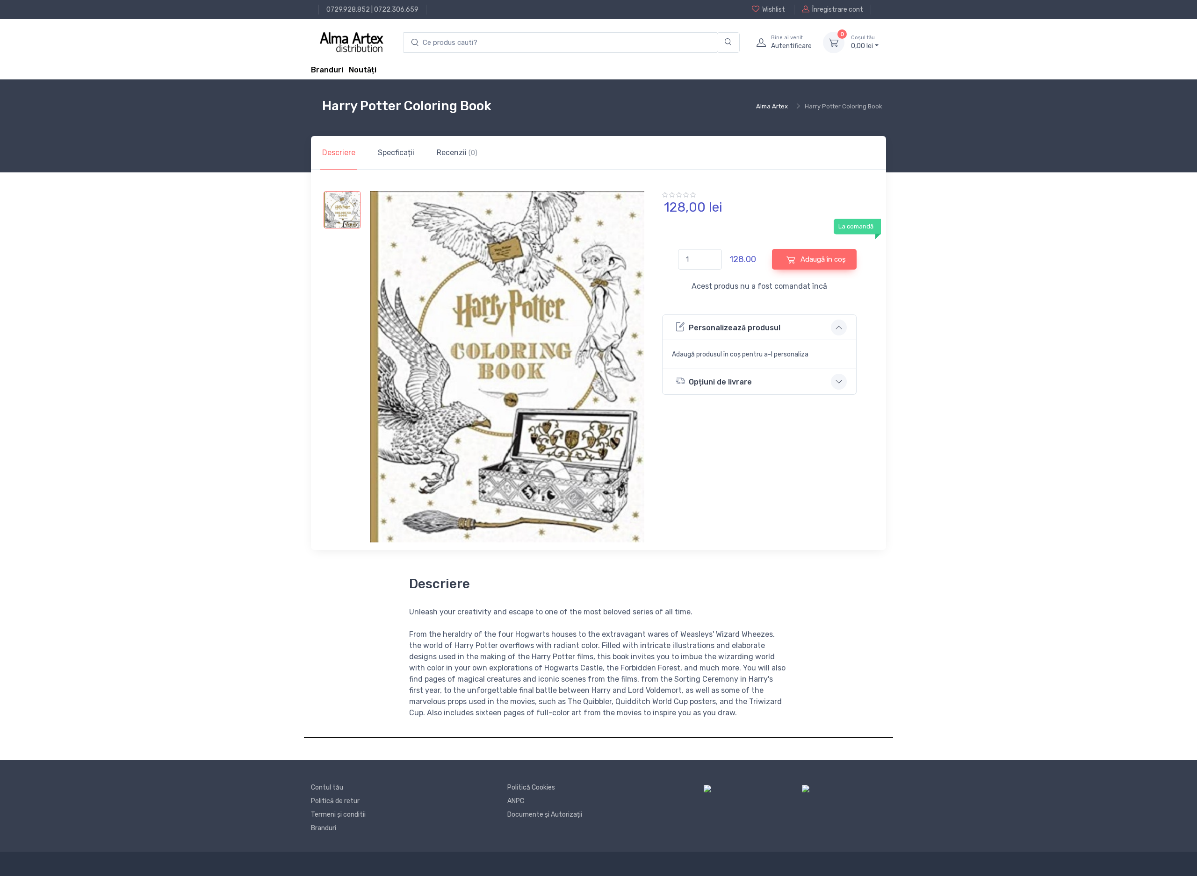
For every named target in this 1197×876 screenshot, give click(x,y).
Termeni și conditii (338, 815)
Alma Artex (772, 106)
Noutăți (362, 69)
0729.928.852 (348, 10)
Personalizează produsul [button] (734, 327)
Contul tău (327, 787)
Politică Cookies (531, 787)
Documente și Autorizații (544, 815)
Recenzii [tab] (457, 152)
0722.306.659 (396, 10)
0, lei (863, 42)
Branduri (327, 69)
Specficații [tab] (396, 152)
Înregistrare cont (837, 10)
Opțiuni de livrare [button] (720, 381)
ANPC (515, 801)
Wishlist (773, 10)
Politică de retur (335, 801)
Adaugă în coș (822, 259)
